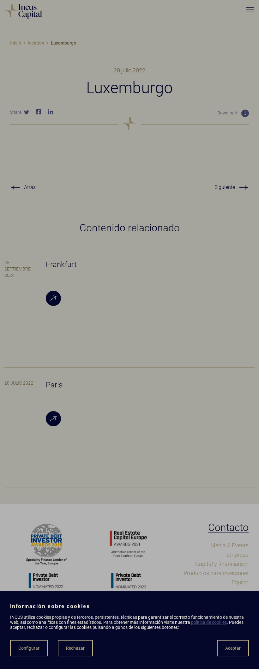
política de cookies (209, 622)
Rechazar (75, 648)
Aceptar (233, 648)
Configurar (28, 648)
